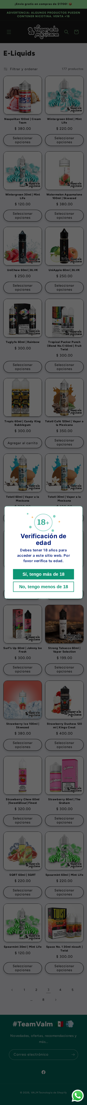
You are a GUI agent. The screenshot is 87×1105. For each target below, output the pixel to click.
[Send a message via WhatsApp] (78, 1096)
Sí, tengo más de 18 (43, 574)
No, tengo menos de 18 (43, 586)
